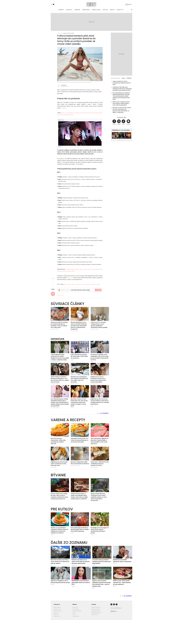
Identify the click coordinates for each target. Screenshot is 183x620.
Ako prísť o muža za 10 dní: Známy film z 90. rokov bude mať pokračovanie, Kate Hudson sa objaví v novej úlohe (122, 110)
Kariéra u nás (56, 612)
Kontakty (94, 604)
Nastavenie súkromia (58, 610)
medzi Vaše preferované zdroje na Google (75, 290)
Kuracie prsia (53, 467)
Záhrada (92, 534)
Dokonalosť (87, 284)
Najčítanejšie (115, 78)
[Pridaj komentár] (53, 279)
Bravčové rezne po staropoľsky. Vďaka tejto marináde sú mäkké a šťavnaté (58, 441)
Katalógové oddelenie (96, 610)
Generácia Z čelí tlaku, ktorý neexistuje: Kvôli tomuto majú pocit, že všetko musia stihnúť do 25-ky (122, 88)
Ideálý (98, 284)
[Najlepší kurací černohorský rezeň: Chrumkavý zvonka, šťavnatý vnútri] (60, 453)
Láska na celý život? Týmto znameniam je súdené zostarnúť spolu (121, 83)
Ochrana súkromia (57, 609)
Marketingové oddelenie (96, 612)
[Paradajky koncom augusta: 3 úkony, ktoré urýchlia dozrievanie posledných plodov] (100, 519)
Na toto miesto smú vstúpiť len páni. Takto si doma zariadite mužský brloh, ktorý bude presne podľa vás (59, 496)
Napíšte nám (56, 614)
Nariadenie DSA (57, 616)
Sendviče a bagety (94, 467)
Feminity (64, 33)
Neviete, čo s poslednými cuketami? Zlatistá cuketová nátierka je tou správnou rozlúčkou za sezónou (59, 530)
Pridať (99, 290)
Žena (69, 284)
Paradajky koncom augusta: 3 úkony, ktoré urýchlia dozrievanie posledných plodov (100, 530)
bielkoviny (69, 277)
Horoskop (77, 9)
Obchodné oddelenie (96, 609)
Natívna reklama (76, 616)
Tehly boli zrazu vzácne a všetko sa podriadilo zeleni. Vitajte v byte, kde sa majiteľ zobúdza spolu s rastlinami (79, 496)
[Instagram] (114, 604)
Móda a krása (86, 9)
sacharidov (63, 108)
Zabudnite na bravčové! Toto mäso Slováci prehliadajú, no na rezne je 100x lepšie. (79, 440)
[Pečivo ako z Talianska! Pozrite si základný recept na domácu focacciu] (100, 453)
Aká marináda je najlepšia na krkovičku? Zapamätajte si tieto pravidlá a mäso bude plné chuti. (99, 441)
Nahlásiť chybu (60, 295)
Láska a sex (69, 9)
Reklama (75, 604)
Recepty (112, 9)
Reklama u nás (75, 607)
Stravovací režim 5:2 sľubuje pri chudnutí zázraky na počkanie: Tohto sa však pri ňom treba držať (59, 324)
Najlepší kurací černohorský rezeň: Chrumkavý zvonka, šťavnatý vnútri (59, 463)
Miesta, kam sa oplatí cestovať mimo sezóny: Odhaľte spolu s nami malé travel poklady (121, 103)
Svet (82, 284)
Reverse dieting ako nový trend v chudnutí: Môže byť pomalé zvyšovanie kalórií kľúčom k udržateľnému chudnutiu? (79, 325)
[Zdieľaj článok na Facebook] (53, 284)
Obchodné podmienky (77, 610)
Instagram (119, 124)
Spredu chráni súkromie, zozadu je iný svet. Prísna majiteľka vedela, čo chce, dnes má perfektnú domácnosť (99, 497)
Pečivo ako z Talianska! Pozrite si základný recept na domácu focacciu (100, 463)
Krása (65, 284)
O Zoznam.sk (57, 604)
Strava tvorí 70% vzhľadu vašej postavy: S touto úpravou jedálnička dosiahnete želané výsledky (99, 324)
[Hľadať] (131, 9)
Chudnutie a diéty (70, 33)
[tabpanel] (121, 97)
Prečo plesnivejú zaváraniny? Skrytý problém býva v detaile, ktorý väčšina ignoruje (80, 529)
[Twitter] (116, 604)
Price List (74, 614)
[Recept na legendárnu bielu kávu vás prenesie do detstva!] (80, 453)
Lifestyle (105, 9)
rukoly (82, 186)
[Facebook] (111, 604)
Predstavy (77, 284)
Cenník (74, 612)
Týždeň (128, 78)
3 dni (123, 78)
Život (73, 284)
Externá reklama (76, 609)
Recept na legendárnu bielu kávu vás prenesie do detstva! (80, 463)
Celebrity (61, 9)
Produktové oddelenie (96, 607)
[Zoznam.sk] (114, 611)
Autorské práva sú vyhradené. (116, 608)
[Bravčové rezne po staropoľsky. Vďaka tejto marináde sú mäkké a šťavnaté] (60, 430)
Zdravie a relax (96, 9)
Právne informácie (57, 607)
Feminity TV (120, 9)
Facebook (114, 124)
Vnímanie (93, 284)
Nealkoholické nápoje (75, 465)
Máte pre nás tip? (95, 614)
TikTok (123, 124)
